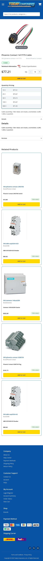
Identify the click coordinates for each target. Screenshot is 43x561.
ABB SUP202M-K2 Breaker (10, 421)
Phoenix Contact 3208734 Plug (12, 364)
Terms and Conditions (17, 555)
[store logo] (21, 4)
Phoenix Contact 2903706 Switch (12, 193)
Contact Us (7, 477)
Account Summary (10, 496)
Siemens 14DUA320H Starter (11, 307)
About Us (7, 455)
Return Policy (8, 466)
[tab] (21, 119)
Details (4, 119)
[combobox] (21, 14)
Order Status (8, 499)
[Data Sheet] (19, 66)
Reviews (4, 138)
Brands (6, 512)
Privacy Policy (28, 555)
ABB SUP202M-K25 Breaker (11, 250)
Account (6, 480)
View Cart (7, 502)
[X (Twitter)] (34, 548)
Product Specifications (29, 66)
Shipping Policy (9, 463)
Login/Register (8, 493)
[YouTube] (38, 548)
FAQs (5, 483)
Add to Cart (22, 204)
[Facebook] (30, 548)
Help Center (8, 458)
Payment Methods (10, 461)
